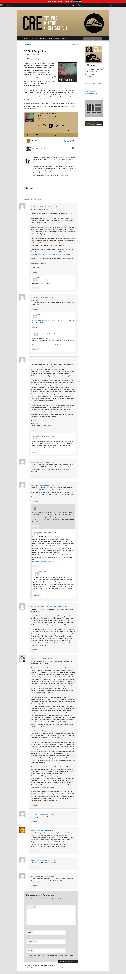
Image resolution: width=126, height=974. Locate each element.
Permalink (68, 193)
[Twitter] (65, 141)
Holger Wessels (35, 360)
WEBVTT (67, 175)
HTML (62, 175)
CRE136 (53, 512)
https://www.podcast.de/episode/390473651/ (45, 562)
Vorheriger (27, 44)
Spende (89, 85)
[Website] (70, 141)
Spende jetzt (77, 1)
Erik (32, 659)
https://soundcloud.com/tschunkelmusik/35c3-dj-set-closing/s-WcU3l (51, 254)
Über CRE (34, 38)
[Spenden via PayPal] (72, 141)
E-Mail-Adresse (32, 941)
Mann (32, 860)
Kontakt (57, 38)
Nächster (74, 44)
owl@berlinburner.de (47, 425)
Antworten (35, 272)
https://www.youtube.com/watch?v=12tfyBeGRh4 (47, 345)
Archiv (50, 38)
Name (30, 932)
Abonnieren (43, 38)
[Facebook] (72, 148)
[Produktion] (93, 108)
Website (29, 950)
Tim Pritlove (40, 193)
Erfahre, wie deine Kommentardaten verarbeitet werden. (47, 968)
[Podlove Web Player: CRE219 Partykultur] (51, 124)
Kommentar (31, 906)
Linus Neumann (35, 207)
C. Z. (32, 876)
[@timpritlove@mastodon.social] (67, 141)
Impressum (65, 38)
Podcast (26, 38)
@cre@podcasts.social (91, 93)
